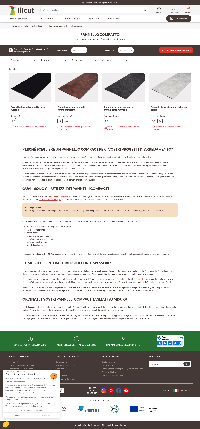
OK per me (45, 415)
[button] (5, 424)
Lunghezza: (62, 50)
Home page (15, 26)
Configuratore (180, 18)
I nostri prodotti (18, 18)
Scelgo (17, 415)
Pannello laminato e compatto (50, 26)
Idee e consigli (72, 18)
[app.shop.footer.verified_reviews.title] (170, 341)
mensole (140, 279)
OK (186, 364)
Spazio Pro (113, 18)
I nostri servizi (46, 18)
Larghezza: (109, 50)
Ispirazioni (93, 18)
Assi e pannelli (29, 26)
